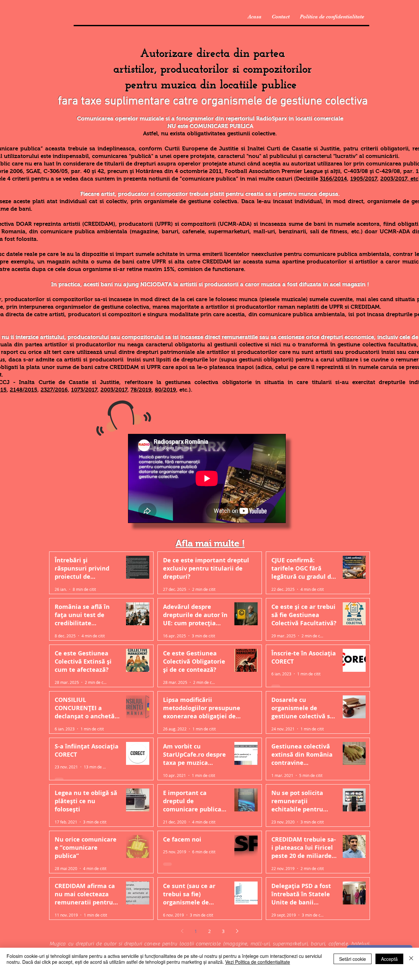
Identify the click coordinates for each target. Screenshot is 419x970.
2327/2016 (54, 390)
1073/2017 (84, 390)
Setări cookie (352, 959)
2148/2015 (23, 390)
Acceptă (389, 959)
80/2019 (165, 390)
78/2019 (141, 390)
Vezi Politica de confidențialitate (257, 962)
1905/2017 (363, 179)
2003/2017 (113, 390)
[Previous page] (182, 931)
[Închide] (411, 959)
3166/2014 (333, 179)
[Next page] (237, 931)
